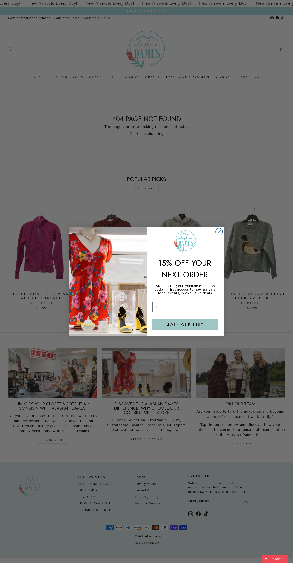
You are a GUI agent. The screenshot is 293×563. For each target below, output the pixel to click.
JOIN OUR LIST (185, 324)
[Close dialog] (219, 231)
